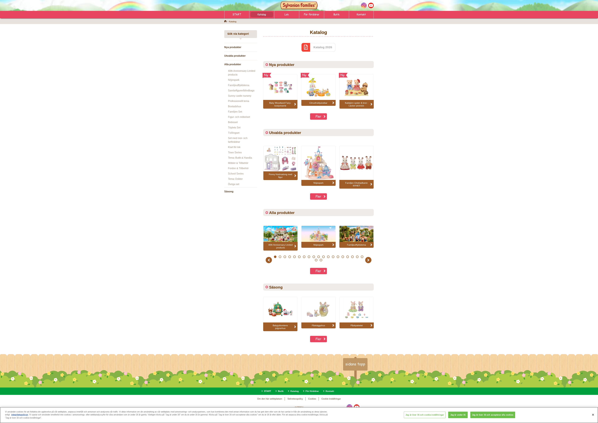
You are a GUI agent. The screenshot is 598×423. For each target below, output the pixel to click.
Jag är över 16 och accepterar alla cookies (492, 415)
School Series (236, 173)
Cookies (312, 398)
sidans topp (355, 364)
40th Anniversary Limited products (241, 73)
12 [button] (328, 256)
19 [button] (362, 256)
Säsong (228, 191)
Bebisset (233, 122)
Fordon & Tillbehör (238, 168)
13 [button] (333, 256)
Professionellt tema (238, 101)
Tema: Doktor (235, 179)
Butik (336, 14)
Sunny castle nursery (239, 95)
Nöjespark (233, 80)
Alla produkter (232, 64)
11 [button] (323, 256)
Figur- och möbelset (239, 117)
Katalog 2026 (322, 47)
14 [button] (337, 256)
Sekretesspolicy (295, 398)
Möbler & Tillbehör (238, 163)
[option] (280, 163)
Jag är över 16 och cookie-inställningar (425, 415)
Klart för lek (234, 147)
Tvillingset (233, 133)
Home (225, 21)
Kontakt (361, 14)
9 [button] (313, 256)
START (237, 14)
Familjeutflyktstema (238, 85)
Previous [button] (269, 260)
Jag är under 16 (458, 415)
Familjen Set (235, 111)
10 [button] (318, 256)
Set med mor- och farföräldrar (237, 140)
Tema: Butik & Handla (240, 157)
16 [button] (347, 256)
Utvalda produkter (235, 55)
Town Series (235, 152)
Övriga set (233, 184)
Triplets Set (234, 127)
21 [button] (320, 260)
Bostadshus (234, 106)
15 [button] (342, 256)
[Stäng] (593, 414)
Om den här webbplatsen (269, 398)
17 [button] (352, 256)
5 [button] (294, 256)
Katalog (261, 14)
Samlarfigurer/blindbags (241, 90)
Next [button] (368, 260)
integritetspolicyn (19, 415)
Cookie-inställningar (331, 398)
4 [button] (289, 256)
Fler (318, 116)
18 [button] (357, 256)
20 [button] (316, 260)
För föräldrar (311, 14)
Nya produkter (232, 47)
